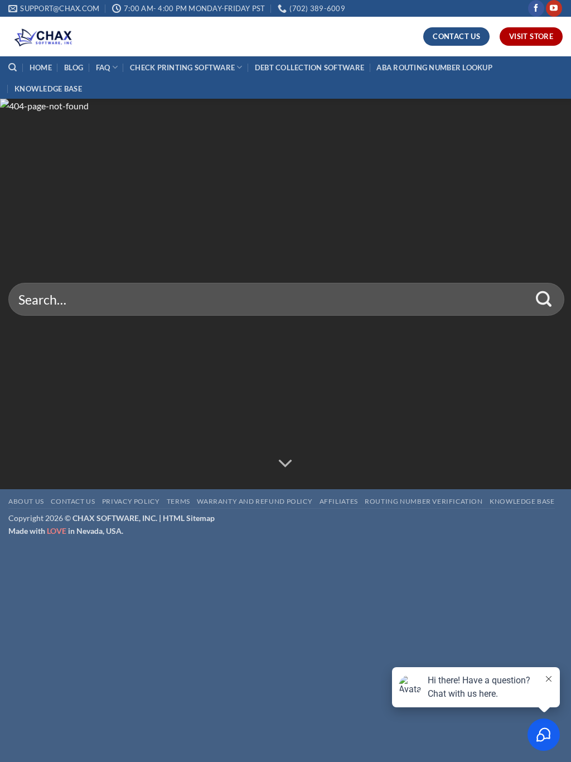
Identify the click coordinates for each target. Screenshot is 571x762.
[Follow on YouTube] (554, 8)
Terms (178, 501)
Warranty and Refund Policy (254, 501)
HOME (41, 67)
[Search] (12, 67)
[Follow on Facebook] (536, 8)
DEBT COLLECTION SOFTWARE (309, 67)
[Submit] (544, 299)
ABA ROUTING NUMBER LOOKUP (434, 67)
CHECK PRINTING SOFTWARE (182, 67)
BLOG (73, 67)
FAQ (103, 67)
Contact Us (73, 501)
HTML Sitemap (189, 518)
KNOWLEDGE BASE (48, 88)
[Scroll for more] (285, 463)
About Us (26, 501)
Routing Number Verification (424, 501)
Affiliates (339, 501)
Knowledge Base (522, 501)
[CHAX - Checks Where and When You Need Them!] (64, 36)
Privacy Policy (131, 501)
